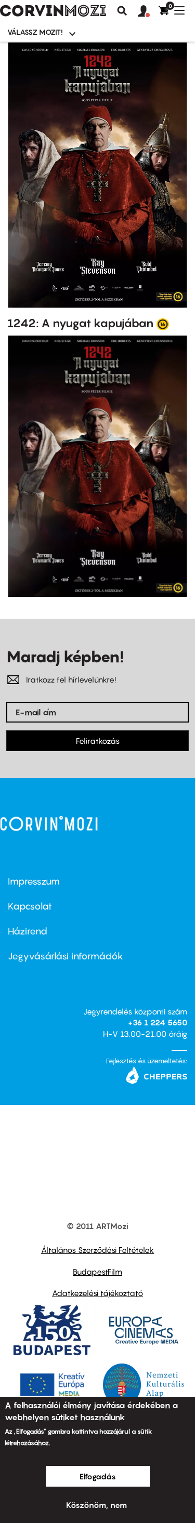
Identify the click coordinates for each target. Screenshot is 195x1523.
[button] (148, 11)
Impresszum (34, 881)
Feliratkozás (98, 740)
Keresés (122, 11)
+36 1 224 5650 (157, 1022)
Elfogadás (98, 1476)
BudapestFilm (97, 1271)
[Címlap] (53, 11)
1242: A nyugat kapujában (80, 323)
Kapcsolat (30, 906)
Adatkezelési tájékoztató (97, 1293)
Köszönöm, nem (96, 1504)
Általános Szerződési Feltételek (97, 1249)
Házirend (27, 931)
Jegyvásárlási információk (65, 956)
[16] (163, 323)
